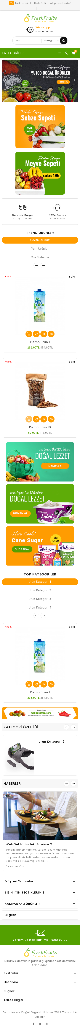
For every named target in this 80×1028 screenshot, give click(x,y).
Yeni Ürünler (40, 248)
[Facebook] (33, 1023)
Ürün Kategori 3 (40, 599)
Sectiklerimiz (40, 240)
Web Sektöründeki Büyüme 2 (29, 844)
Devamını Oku (15, 866)
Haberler (12, 783)
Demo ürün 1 (40, 342)
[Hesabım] (66, 53)
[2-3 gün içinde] (28, 419)
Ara (63, 40)
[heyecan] (40, 1023)
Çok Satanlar (40, 257)
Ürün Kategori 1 (40, 581)
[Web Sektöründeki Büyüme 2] (39, 815)
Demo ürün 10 (40, 427)
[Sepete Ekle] (28, 334)
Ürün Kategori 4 (40, 607)
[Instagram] (46, 1023)
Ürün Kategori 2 (40, 590)
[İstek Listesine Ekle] (36, 334)
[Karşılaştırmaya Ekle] (43, 334)
